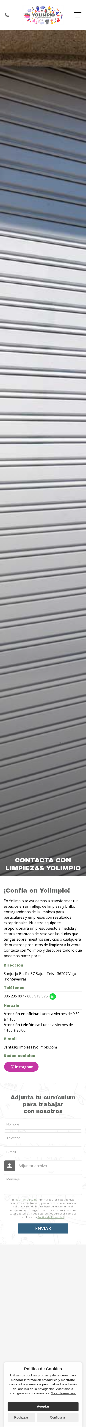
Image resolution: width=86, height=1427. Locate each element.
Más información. (63, 1393)
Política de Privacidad (51, 1217)
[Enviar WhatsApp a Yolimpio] (53, 996)
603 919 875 (37, 996)
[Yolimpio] (43, 15)
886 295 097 (14, 996)
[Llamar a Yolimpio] (7, 15)
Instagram (24, 1066)
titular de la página (25, 1199)
